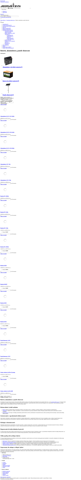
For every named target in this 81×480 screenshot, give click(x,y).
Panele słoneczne (10, 39)
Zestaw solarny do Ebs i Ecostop (7, 372)
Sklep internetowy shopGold (5, 477)
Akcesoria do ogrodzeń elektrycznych (9, 32)
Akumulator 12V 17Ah (5, 180)
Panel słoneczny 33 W (5, 356)
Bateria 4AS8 (3, 265)
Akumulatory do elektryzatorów (10, 36)
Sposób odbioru (5, 473)
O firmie (4, 462)
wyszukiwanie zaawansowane (5, 17)
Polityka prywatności (6, 465)
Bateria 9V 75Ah (4, 228)
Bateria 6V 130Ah (4, 196)
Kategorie (2, 22)
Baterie (4, 409)
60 (11, 99)
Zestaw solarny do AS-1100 (6, 391)
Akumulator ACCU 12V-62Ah (7, 132)
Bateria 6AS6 (3, 303)
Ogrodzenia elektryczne (8, 30)
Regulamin (4, 463)
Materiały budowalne (7, 29)
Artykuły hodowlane (7, 25)
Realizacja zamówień (6, 471)
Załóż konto (5, 12)
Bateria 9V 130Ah (4, 246)
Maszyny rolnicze (7, 28)
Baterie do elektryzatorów (10, 38)
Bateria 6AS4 (3, 321)
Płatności (4, 474)
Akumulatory (5, 24)
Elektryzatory (8, 40)
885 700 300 (2, 0)
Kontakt (4, 464)
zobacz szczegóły (3, 104)
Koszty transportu (6, 472)
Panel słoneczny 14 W (5, 340)
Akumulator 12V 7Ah (5, 164)
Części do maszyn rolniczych (9, 26)
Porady (4, 467)
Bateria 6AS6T (3, 284)
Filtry (4, 27)
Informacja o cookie (6, 466)
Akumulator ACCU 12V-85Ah (7, 148)
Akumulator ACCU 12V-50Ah (7, 116)
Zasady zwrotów (5, 475)
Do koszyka (14, 119)
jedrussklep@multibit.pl (4, 1)
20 (8, 99)
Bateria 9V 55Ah (4, 212)
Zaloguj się (5, 11)
